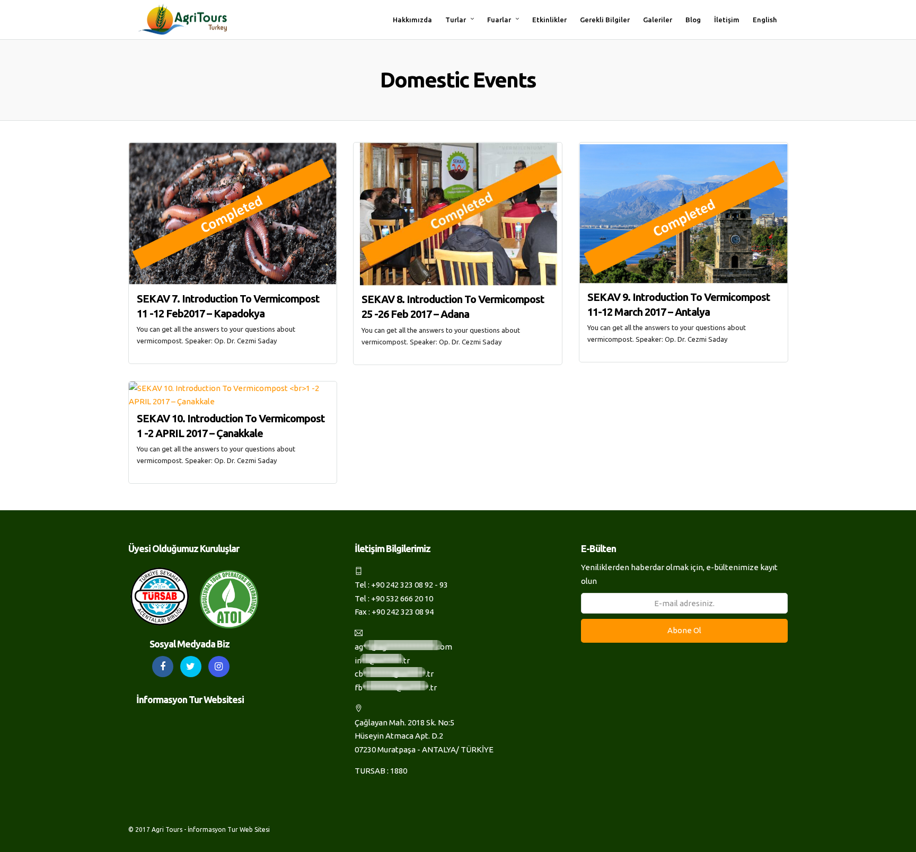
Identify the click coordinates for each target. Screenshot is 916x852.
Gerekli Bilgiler (605, 19)
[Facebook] (162, 666)
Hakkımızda (412, 19)
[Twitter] (190, 666)
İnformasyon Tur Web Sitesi (229, 829)
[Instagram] (219, 666)
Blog (693, 19)
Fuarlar (499, 19)
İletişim (726, 19)
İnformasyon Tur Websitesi (190, 699)
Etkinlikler (549, 19)
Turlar (455, 19)
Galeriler (657, 19)
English (765, 19)
